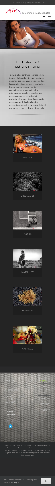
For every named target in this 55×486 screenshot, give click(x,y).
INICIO (45, 380)
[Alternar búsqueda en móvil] (44, 15)
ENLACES (45, 398)
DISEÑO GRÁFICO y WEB (45, 389)
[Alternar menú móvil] (49, 15)
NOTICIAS (44, 404)
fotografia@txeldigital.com (36, 2)
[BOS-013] (27, 173)
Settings (14, 482)
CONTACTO (45, 410)
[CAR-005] (27, 326)
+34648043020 (11, 390)
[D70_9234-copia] (27, 250)
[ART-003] (27, 288)
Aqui (32, 455)
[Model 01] (27, 135)
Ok (46, 481)
